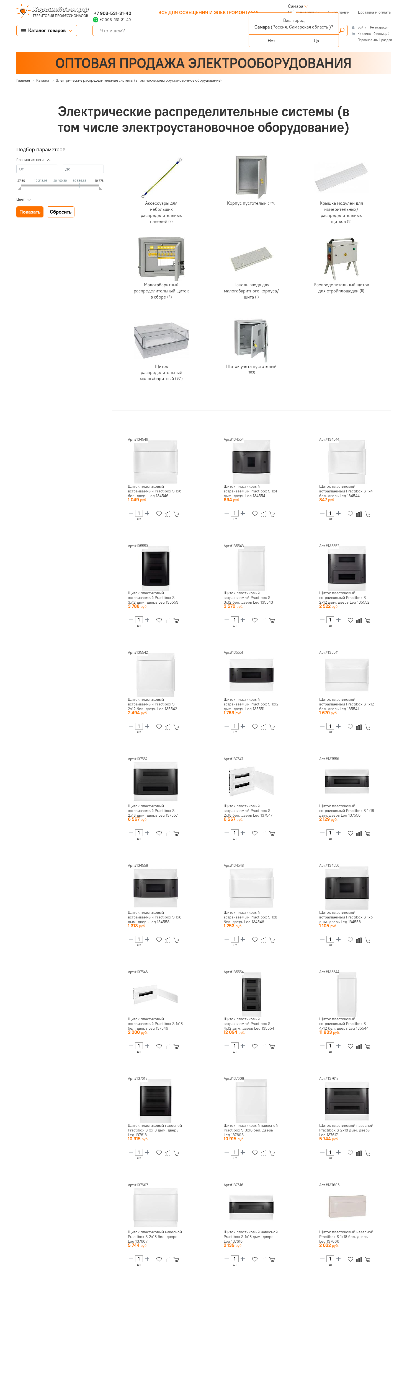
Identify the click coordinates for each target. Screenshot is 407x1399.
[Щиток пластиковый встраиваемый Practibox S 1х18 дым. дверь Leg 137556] (347, 781)
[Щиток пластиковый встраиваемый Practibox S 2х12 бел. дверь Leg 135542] (155, 675)
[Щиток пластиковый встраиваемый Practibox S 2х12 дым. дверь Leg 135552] (347, 568)
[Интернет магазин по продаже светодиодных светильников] (50, 11)
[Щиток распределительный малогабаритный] (161, 340)
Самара (295, 6)
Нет (271, 40)
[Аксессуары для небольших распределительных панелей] (161, 177)
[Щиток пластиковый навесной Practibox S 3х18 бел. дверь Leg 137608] (251, 1101)
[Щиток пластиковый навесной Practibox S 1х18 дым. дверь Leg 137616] (251, 1207)
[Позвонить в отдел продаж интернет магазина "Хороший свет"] (94, 6)
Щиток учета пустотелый (251, 366)
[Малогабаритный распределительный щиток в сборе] (161, 259)
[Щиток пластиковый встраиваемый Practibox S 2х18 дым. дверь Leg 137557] (155, 781)
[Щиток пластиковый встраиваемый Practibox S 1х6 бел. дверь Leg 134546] (155, 462)
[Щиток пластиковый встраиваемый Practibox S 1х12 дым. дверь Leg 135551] (251, 675)
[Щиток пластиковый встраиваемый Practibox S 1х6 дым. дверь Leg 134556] (347, 888)
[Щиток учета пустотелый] (251, 340)
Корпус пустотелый (247, 203)
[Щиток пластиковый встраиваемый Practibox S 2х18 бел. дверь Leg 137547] (251, 781)
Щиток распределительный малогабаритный (161, 372)
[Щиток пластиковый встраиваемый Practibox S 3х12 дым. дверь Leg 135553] (155, 568)
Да (316, 40)
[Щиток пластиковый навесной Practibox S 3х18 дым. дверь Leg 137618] (155, 1101)
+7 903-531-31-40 (112, 13)
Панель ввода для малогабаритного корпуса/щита (251, 291)
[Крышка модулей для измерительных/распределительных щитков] (341, 177)
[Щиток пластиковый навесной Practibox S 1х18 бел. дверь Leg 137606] (347, 1207)
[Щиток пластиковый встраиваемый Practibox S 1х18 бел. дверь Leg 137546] (155, 994)
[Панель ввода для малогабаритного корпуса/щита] (251, 259)
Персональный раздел (374, 40)
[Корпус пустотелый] (251, 177)
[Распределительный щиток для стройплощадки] (341, 259)
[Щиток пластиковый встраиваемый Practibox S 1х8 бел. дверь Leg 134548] (251, 888)
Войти (362, 27)
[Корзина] (177, 514)
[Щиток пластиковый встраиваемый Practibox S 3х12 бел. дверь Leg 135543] (251, 568)
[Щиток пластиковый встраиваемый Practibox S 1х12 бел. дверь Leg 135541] (347, 675)
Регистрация (379, 27)
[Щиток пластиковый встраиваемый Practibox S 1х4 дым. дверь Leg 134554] (251, 462)
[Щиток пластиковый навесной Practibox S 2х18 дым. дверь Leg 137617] (347, 1101)
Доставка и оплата (374, 12)
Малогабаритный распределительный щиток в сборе (161, 291)
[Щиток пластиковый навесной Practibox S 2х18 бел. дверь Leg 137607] (155, 1207)
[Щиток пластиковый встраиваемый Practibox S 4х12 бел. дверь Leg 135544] (347, 994)
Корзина (364, 34)
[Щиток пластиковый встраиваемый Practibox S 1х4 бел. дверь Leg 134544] (347, 462)
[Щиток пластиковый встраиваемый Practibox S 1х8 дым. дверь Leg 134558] (155, 888)
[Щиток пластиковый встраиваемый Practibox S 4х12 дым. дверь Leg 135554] (251, 994)
